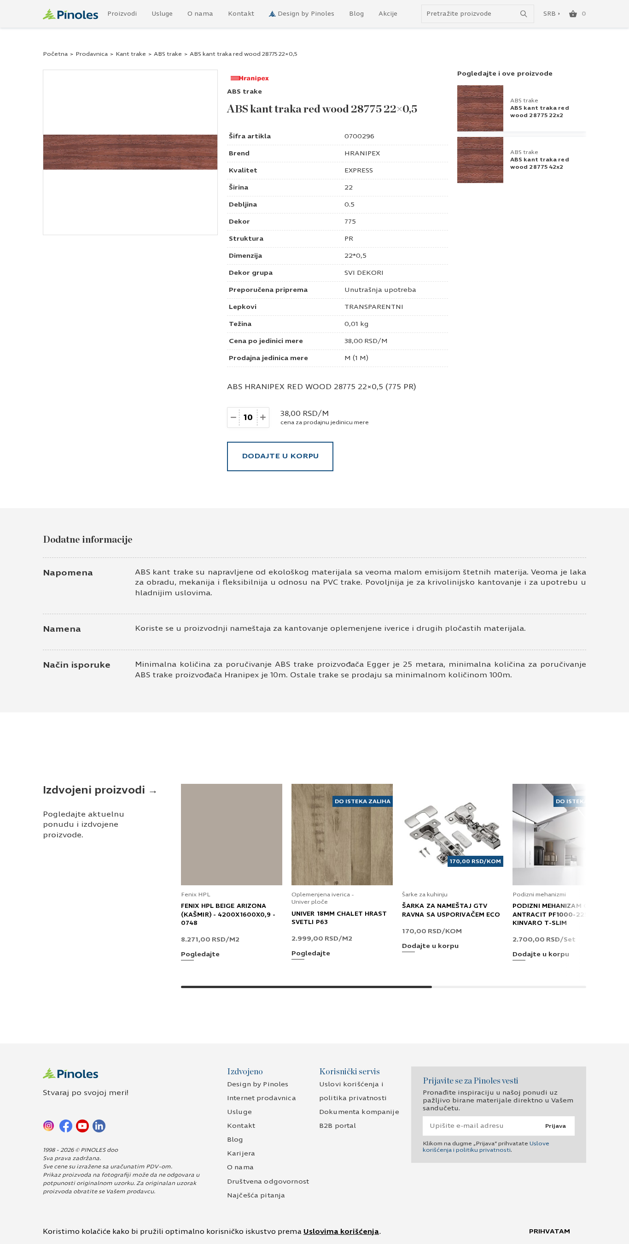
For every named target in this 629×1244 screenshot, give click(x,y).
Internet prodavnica (261, 1098)
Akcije (388, 14)
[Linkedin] (99, 1125)
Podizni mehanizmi (539, 894)
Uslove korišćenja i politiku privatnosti (486, 1146)
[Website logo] (70, 14)
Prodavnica (92, 54)
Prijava (555, 1126)
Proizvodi (122, 14)
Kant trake (131, 54)
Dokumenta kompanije (359, 1112)
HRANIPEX (362, 153)
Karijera (241, 1153)
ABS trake (168, 54)
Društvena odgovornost (268, 1181)
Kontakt (241, 14)
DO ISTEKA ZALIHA (362, 801)
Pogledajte (200, 954)
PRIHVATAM (549, 1231)
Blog (356, 14)
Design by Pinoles (306, 14)
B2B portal (337, 1126)
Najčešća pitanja (256, 1195)
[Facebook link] (65, 1125)
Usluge (162, 14)
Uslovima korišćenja (341, 1231)
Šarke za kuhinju (425, 894)
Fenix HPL (195, 894)
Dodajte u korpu (280, 455)
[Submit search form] (523, 14)
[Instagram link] (49, 1125)
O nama (200, 14)
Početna (55, 54)
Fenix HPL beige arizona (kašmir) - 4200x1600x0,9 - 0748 (228, 914)
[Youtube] (82, 1125)
